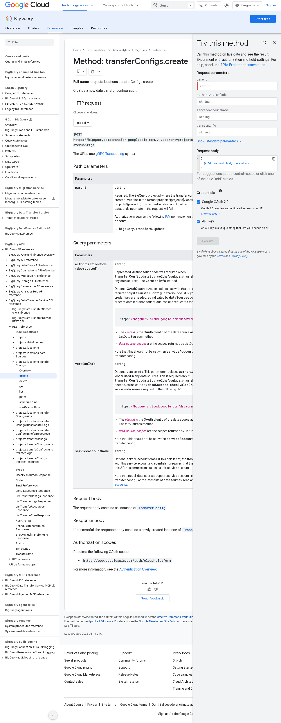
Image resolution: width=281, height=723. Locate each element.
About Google (73, 704)
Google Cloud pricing (78, 667)
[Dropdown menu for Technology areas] (93, 5)
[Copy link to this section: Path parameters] (112, 166)
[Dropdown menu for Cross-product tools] (139, 5)
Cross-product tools (118, 5)
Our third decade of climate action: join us (180, 704)
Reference (55, 28)
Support (124, 667)
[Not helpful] (156, 589)
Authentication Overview (137, 569)
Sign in (271, 5)
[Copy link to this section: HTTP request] (105, 103)
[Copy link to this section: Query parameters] (115, 243)
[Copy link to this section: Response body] (108, 521)
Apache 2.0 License (100, 621)
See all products (75, 660)
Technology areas (75, 5)
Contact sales (73, 681)
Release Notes (129, 674)
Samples (77, 28)
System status (129, 681)
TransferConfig (151, 508)
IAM (168, 216)
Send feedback (152, 598)
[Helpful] (149, 589)
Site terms (109, 704)
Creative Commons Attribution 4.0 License (183, 617)
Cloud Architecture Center (191, 681)
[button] (28, 93)
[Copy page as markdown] (92, 71)
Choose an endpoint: (85, 112)
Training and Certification (190, 688)
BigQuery (23, 19)
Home (77, 50)
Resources (99, 28)
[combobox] (173, 5)
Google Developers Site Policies (159, 621)
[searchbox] (29, 42)
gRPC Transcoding (110, 154)
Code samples (183, 674)
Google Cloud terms (134, 704)
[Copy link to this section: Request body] (105, 499)
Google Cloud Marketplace (82, 674)
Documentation (96, 50)
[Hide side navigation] (53, 715)
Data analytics (121, 50)
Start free (263, 19)
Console (211, 5)
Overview (12, 28)
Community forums (132, 660)
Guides (33, 28)
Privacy (92, 704)
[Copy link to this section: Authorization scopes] (120, 542)
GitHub (177, 660)
